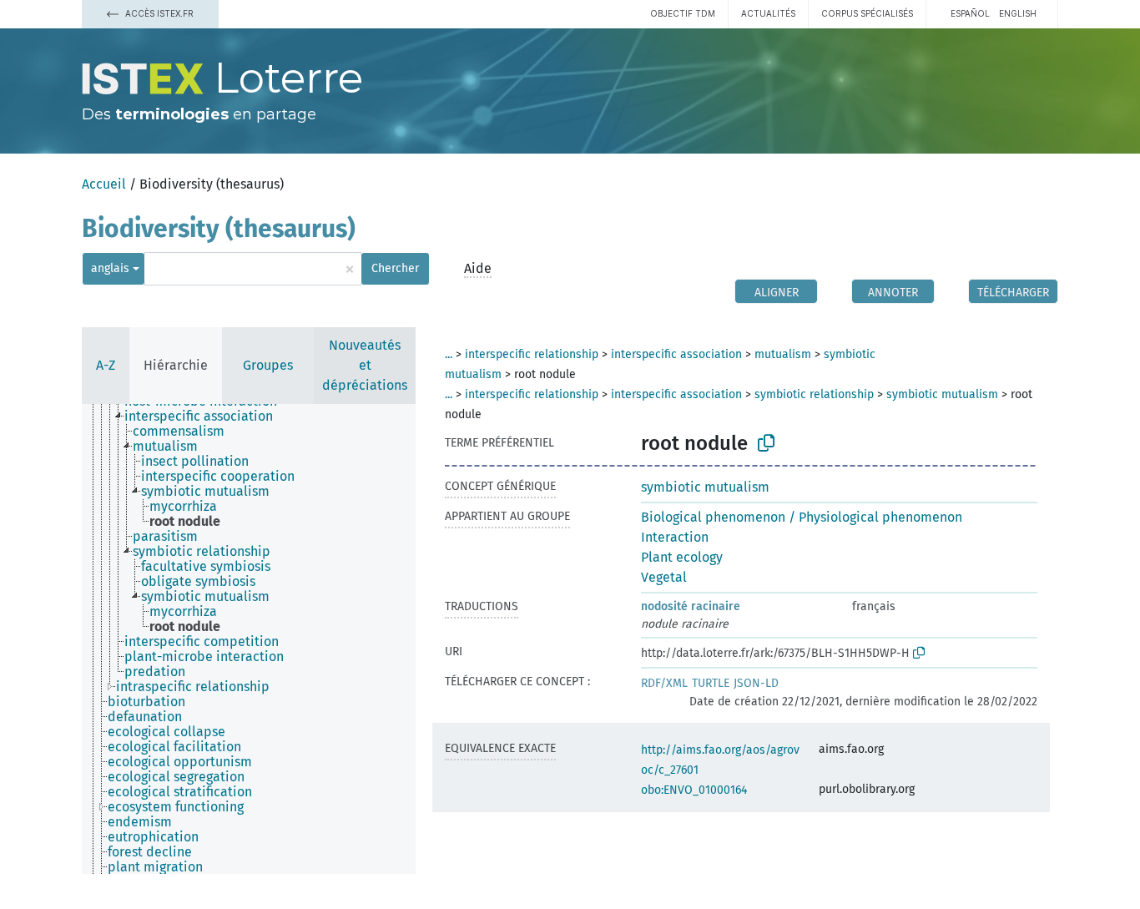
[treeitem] (206, 416)
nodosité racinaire (690, 606)
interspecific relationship (531, 354)
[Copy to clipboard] (766, 443)
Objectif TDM (682, 13)
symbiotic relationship (814, 394)
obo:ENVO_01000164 (694, 790)
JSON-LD (756, 683)
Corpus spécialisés (867, 13)
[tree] (249, 639)
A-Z (105, 365)
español (970, 13)
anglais (110, 268)
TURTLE (710, 683)
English (1018, 13)
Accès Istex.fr (158, 13)
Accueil (104, 184)
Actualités (768, 13)
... (448, 354)
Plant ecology (682, 557)
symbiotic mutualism (942, 394)
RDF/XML (664, 683)
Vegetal (664, 577)
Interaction (675, 537)
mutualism (782, 354)
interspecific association (676, 354)
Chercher (395, 268)
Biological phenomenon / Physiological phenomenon (801, 517)
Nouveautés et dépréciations (364, 365)
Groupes (268, 365)
